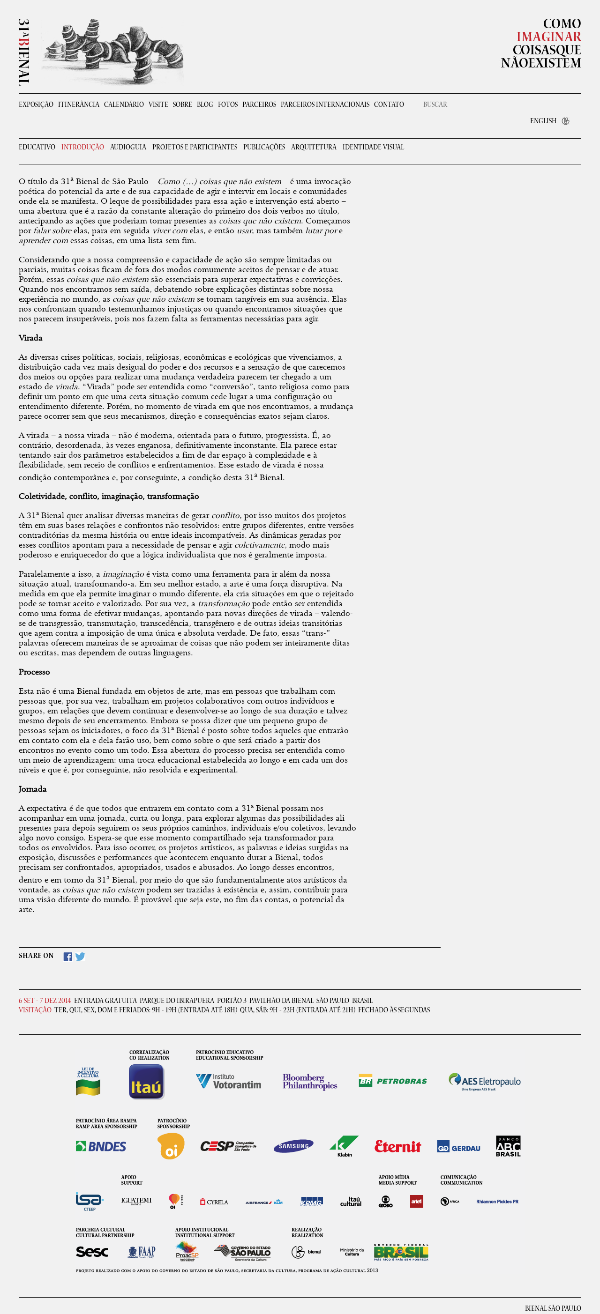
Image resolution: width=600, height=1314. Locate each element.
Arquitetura (314, 148)
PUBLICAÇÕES (264, 148)
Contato (389, 104)
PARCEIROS (259, 104)
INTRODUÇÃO (82, 148)
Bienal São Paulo (553, 1309)
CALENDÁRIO (124, 104)
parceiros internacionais (325, 104)
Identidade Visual (373, 148)
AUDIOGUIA (128, 148)
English (543, 121)
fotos (228, 104)
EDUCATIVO (37, 148)
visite (158, 104)
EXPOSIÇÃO (36, 104)
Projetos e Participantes (194, 148)
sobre (182, 104)
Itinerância (78, 104)
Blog (205, 104)
